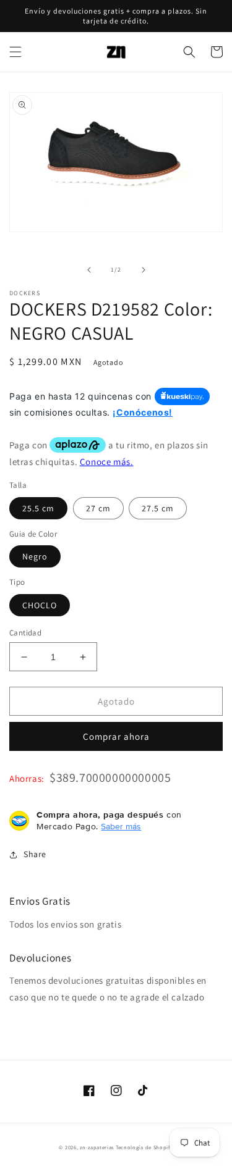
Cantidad (25, 632)
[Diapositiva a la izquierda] (89, 269)
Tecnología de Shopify (144, 1147)
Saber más (121, 826)
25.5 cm (38, 508)
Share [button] (35, 854)
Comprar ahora (116, 736)
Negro (35, 556)
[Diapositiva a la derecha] (143, 269)
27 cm (98, 508)
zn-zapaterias (97, 1147)
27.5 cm (158, 508)
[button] (15, 51)
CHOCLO (39, 605)
